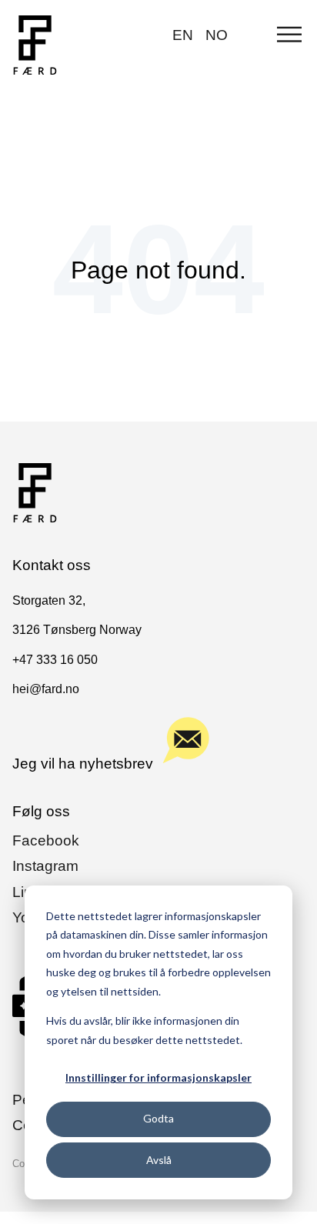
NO (216, 35)
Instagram (45, 866)
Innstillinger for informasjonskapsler (158, 1077)
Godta (158, 1118)
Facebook (45, 840)
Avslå (159, 1159)
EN (182, 35)
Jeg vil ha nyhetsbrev (82, 763)
